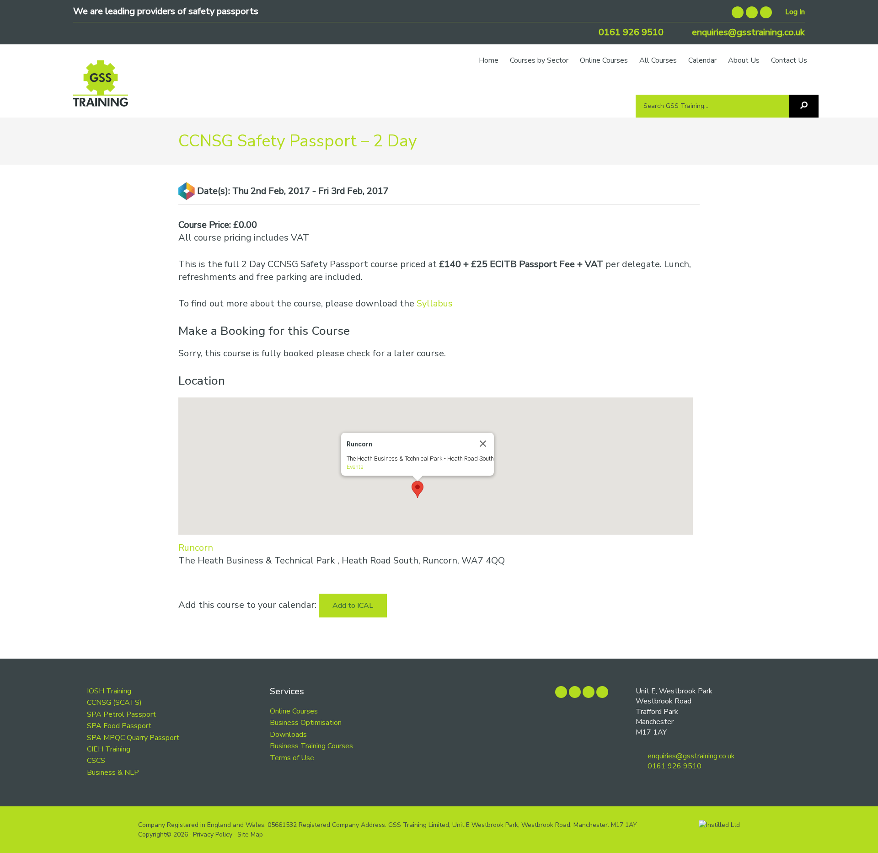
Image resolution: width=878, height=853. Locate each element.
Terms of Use (292, 758)
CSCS (96, 761)
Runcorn (195, 548)
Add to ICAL (352, 606)
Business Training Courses (311, 746)
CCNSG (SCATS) (114, 702)
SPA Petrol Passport (121, 714)
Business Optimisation (306, 723)
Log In (795, 12)
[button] (417, 489)
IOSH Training (109, 691)
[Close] (483, 444)
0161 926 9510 (630, 32)
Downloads (288, 735)
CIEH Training (108, 749)
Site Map (250, 834)
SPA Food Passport (119, 726)
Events (355, 466)
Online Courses (294, 711)
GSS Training (100, 87)
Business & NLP (113, 772)
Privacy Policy (212, 834)
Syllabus (435, 303)
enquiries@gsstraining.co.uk (747, 32)
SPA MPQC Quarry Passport (133, 738)
